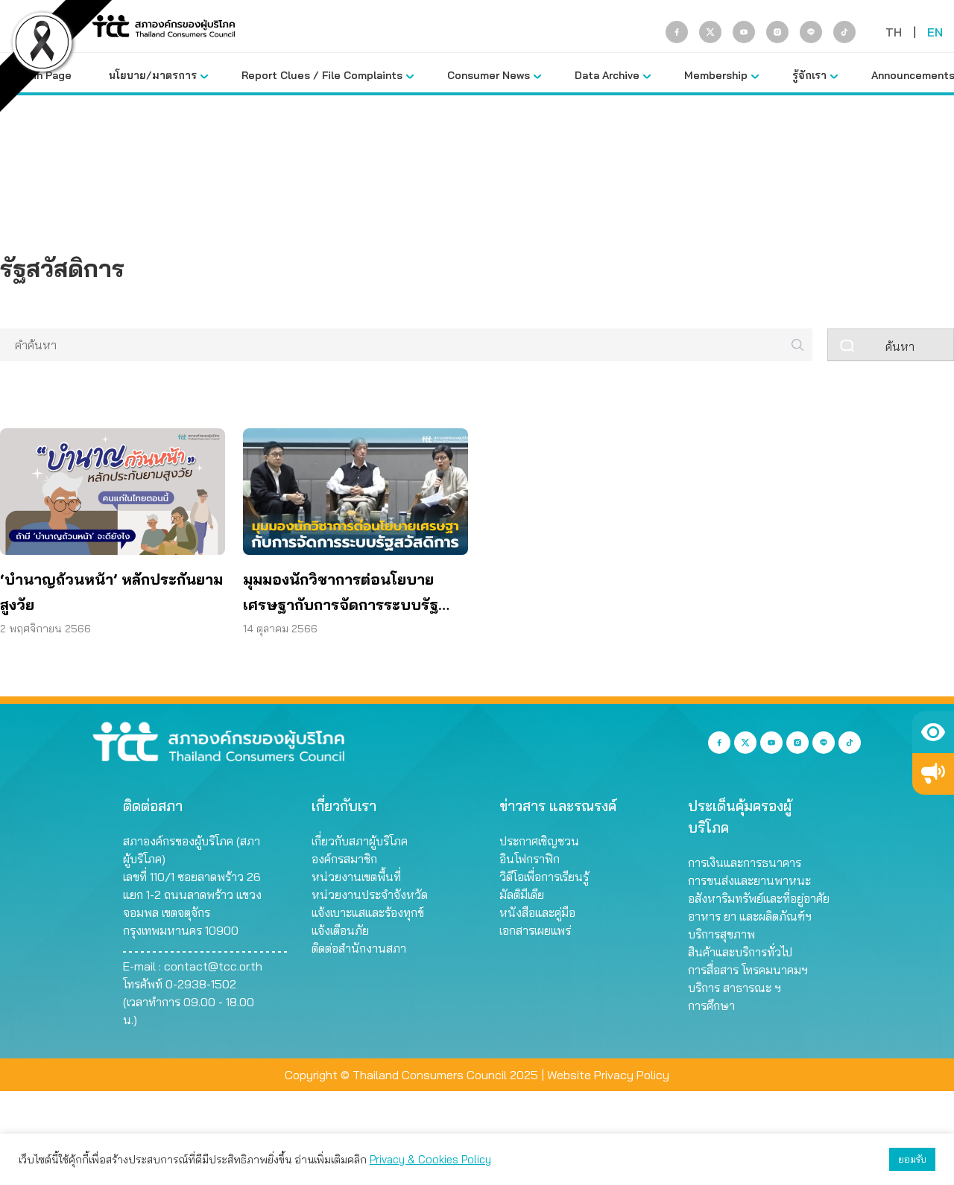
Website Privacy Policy (608, 1074)
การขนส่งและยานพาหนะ (749, 880)
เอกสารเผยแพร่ (535, 930)
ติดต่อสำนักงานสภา (359, 948)
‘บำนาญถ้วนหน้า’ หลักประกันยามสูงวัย (111, 592)
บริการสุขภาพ (721, 934)
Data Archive (607, 75)
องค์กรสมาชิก (344, 858)
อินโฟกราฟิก (529, 858)
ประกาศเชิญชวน (539, 840)
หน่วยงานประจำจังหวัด (370, 894)
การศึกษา (711, 1005)
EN (935, 32)
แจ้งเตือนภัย (340, 930)
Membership (716, 75)
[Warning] (933, 774)
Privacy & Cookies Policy (430, 1159)
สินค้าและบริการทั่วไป (740, 951)
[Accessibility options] (933, 732)
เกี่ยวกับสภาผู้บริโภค (360, 840)
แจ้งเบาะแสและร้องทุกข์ (368, 912)
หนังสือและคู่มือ (537, 912)
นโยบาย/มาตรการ (153, 75)
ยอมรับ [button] (912, 1159)
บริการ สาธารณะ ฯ (734, 987)
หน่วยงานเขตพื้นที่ (356, 876)
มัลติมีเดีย (521, 894)
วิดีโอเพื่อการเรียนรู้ (544, 876)
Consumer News (488, 75)
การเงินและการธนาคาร (744, 862)
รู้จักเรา (809, 75)
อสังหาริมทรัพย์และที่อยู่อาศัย (759, 898)
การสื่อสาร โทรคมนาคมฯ (748, 969)
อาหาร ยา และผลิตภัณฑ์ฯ (750, 916)
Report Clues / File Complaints (321, 75)
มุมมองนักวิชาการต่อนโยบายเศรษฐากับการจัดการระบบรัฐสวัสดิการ (340, 593)
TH (893, 32)
